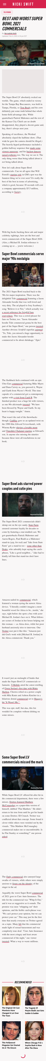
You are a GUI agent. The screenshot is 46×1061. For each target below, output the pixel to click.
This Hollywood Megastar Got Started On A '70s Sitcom (11, 1045)
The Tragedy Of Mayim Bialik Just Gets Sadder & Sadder (34, 1010)
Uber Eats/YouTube (36, 284)
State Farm (33, 524)
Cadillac (13, 420)
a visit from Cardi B (23, 397)
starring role (15, 174)
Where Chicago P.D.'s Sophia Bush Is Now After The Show (34, 1045)
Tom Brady (25, 107)
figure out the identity (22, 883)
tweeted (39, 326)
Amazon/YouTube (36, 514)
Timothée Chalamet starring (19, 430)
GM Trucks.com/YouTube (36, 64)
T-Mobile (15, 684)
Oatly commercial (14, 876)
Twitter (5, 630)
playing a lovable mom (26, 427)
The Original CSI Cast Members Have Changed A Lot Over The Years (11, 1012)
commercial (21, 298)
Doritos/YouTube (37, 788)
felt (20, 923)
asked (4, 836)
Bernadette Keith (10, 33)
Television (7, 12)
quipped (38, 329)
